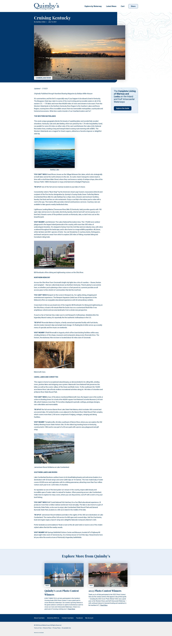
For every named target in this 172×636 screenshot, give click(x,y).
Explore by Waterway (93, 6)
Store (133, 6)
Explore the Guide (122, 108)
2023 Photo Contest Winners (105, 590)
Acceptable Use (66, 628)
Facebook (79, 618)
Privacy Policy (56, 628)
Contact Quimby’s (68, 618)
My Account (89, 618)
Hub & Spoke (41, 632)
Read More (71, 609)
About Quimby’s (39, 618)
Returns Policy (47, 628)
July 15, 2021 (52, 22)
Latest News (111, 6)
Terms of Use (38, 628)
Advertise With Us (53, 618)
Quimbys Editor (41, 22)
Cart (122, 6)
